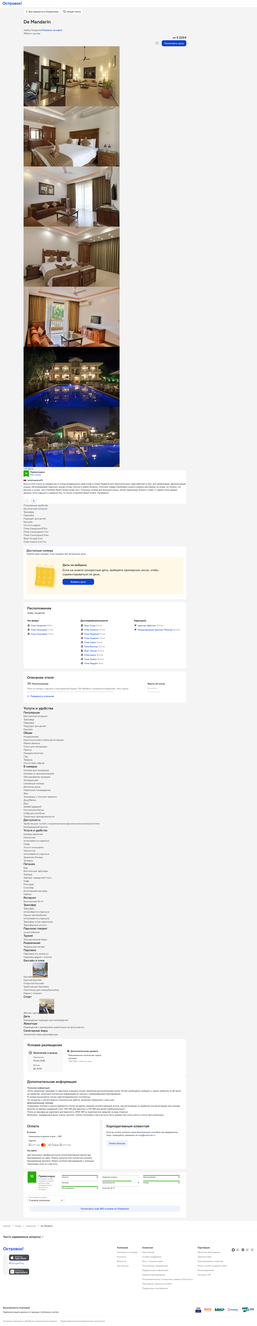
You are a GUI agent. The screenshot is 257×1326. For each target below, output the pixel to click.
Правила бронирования (153, 1274)
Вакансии (121, 1261)
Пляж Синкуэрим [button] (39, 629)
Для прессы (123, 1265)
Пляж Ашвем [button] (90, 659)
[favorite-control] (157, 43)
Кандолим (31, 1226)
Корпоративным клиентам (210, 1261)
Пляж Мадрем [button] (91, 663)
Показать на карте (52, 30)
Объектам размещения (209, 1252)
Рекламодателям (206, 1270)
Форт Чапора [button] (90, 650)
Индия (18, 1226)
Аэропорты (140, 620)
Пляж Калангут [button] (91, 629)
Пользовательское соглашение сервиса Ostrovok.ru (167, 1279)
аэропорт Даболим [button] (147, 625)
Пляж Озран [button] (90, 642)
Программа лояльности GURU (157, 1283)
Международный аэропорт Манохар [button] (155, 629)
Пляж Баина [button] (90, 655)
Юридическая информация (155, 1270)
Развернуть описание (42, 696)
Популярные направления (155, 1265)
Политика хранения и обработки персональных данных (30, 1321)
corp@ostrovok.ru (146, 1135)
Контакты (121, 1256)
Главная (6, 1226)
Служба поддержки (151, 1256)
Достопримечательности (94, 620)
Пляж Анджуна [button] (91, 638)
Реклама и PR (204, 1274)
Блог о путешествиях (152, 1261)
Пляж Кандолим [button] (39, 625)
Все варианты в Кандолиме (44, 11)
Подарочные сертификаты (155, 1288)
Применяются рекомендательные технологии (82, 1321)
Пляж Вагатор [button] (91, 646)
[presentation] (46, 1199)
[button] (105, 76)
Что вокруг (33, 620)
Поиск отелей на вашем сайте (212, 1265)
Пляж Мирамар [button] (91, 634)
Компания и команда (127, 1252)
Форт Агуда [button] (89, 625)
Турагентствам (205, 1256)
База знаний (148, 1252)
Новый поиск (74, 11)
